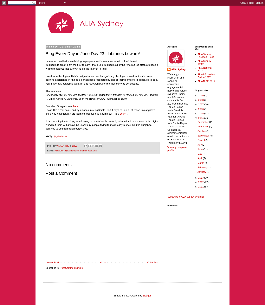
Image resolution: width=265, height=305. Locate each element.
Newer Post (53, 262)
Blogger (147, 295)
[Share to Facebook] (97, 146)
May (200, 154)
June (200, 149)
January (202, 172)
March (201, 163)
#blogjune (59, 150)
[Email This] (86, 146)
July (199, 144)
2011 (201, 186)
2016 (201, 109)
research (92, 150)
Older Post (152, 262)
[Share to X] (93, 146)
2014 (201, 118)
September (203, 135)
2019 (201, 95)
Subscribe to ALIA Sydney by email (185, 196)
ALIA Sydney (178, 69)
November (203, 126)
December (203, 122)
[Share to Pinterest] (100, 146)
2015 (201, 113)
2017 (201, 104)
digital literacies (72, 150)
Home (103, 262)
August (201, 140)
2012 (201, 182)
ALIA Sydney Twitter (204, 62)
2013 (201, 177)
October (201, 131)
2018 (201, 100)
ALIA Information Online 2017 (206, 76)
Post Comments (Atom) (72, 268)
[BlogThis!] (89, 146)
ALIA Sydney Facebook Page (206, 55)
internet (83, 150)
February (202, 167)
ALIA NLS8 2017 (206, 81)
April (200, 158)
